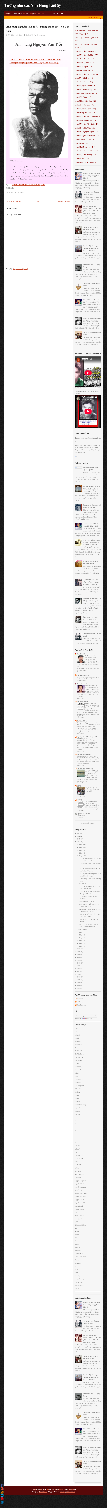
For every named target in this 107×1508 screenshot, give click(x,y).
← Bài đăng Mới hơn (14, 201)
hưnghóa (77, 1111)
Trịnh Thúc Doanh (80, 1257)
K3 (43, 13)
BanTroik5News (82, 721)
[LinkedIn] (2, 1502)
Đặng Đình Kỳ (79, 1079)
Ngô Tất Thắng (79, 1174)
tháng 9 (81, 850)
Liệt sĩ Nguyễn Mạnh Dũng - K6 (87, 109)
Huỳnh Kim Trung (80, 1105)
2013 (78, 971)
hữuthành (77, 1114)
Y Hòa (77, 1288)
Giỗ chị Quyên (82, 929)
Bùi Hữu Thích (79, 1051)
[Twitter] (2, 1495)
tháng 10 (81, 847)
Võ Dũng (77, 1276)
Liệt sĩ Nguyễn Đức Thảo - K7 (86, 151)
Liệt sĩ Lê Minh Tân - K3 (84, 70)
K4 (46, 13)
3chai (76, 1028)
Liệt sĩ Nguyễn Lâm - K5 (84, 105)
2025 (78, 833)
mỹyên (77, 1168)
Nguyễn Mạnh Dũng (81, 1193)
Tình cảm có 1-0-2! (84, 883)
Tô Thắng (80, 1002)
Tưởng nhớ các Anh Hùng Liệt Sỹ (32, 5)
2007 (78, 988)
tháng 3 (81, 940)
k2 (75, 1120)
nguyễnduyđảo (79, 1206)
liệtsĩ (76, 1162)
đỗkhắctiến (78, 1089)
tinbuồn (77, 1244)
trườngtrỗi (78, 1263)
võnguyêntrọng (79, 1279)
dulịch (76, 1073)
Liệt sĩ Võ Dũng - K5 (83, 97)
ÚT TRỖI (80, 786)
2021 (78, 949)
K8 (62, 13)
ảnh (76, 1032)
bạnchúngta (78, 1044)
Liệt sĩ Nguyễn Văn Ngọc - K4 (86, 82)
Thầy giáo (33, 13)
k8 (75, 1139)
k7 (75, 1136)
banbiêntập (78, 1041)
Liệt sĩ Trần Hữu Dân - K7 (85, 139)
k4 (75, 1127)
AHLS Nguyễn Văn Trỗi (20, 13)
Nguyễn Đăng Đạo (80, 1181)
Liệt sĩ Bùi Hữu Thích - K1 (85, 59)
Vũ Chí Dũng (79, 1282)
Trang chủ (8, 13)
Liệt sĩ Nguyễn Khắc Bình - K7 (87, 135)
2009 (78, 982)
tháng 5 (81, 935)
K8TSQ (79, 800)
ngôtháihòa (78, 1177)
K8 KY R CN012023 (91, 685)
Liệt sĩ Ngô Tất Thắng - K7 (85, 155)
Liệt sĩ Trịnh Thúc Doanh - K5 (86, 93)
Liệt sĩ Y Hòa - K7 (82, 158)
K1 (39, 13)
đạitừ (76, 1076)
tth (75, 1266)
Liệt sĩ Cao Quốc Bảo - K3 (85, 63)
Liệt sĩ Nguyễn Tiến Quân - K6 (87, 124)
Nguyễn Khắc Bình (80, 1187)
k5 (75, 1130)
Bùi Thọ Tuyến (79, 1054)
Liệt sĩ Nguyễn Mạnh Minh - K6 (87, 116)
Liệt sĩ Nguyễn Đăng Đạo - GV (87, 51)
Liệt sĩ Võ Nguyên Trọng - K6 (86, 132)
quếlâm (77, 1222)
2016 (78, 963)
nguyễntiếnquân (79, 1209)
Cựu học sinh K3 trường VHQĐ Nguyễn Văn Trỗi (87, 737)
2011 (78, 977)
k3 (75, 1124)
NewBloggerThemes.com (67, 1492)
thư (76, 1241)
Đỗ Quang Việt (79, 1085)
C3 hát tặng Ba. (81, 815)
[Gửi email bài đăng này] (7, 188)
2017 (78, 960)
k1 (75, 1117)
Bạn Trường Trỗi (82, 701)
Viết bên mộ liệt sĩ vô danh (91, 486)
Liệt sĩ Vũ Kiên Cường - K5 (85, 89)
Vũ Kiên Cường (79, 1285)
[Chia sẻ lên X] (11, 188)
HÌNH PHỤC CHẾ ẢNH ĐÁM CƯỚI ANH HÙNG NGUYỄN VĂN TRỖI (91, 582)
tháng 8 (81, 853)
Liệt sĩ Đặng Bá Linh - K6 (85, 113)
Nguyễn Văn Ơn (79, 1200)
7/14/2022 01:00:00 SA (15, 35)
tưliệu (76, 1269)
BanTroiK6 (29, 35)
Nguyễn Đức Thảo (80, 1184)
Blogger (92, 823)
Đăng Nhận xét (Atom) (20, 269)
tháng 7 (81, 856)
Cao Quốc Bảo (79, 1057)
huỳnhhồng (78, 1108)
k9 (75, 1143)
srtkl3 (76, 1228)
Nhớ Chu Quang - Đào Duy (92, 318)
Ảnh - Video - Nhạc (83, 684)
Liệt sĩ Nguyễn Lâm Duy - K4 (86, 74)
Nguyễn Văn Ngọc (80, 1196)
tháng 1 (81, 946)
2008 (78, 985)
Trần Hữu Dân (79, 1253)
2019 (78, 954)
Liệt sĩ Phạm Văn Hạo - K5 (85, 101)
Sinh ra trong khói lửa (84, 754)
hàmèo (77, 1098)
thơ (76, 1238)
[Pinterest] (2, 1498)
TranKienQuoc (81, 1005)
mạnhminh (78, 1165)
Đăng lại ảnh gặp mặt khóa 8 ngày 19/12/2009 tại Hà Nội (92, 789)
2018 (78, 957)
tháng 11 (81, 844)
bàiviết (77, 1038)
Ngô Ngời (78, 1171)
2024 (78, 836)
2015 (78, 966)
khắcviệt (77, 1146)
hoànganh (77, 1101)
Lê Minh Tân (79, 1158)
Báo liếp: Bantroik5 (83, 675)
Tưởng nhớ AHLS (80, 391)
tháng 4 (81, 938)
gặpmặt (77, 1095)
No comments (41, 35)
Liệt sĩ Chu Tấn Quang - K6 (85, 120)
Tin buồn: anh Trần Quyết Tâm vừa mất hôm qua (92, 705)
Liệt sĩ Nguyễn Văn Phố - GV (86, 55)
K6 (54, 13)
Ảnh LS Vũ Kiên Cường (90, 617)
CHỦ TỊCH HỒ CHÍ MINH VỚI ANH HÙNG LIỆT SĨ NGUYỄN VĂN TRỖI (92, 542)
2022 (78, 842)
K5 (50, 13)
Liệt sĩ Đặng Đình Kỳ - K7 (85, 143)
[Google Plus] (2, 1488)
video (76, 1272)
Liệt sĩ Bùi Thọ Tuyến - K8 (85, 162)
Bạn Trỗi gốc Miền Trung (85, 768)
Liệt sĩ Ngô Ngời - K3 (83, 66)
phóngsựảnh (78, 1219)
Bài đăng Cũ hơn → (64, 201)
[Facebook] (2, 1485)
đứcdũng (77, 1092)
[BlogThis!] (9, 188)
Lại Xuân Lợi (79, 1155)
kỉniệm (77, 1152)
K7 (58, 13)
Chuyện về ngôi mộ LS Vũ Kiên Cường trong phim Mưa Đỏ (91, 176)
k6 (75, 1133)
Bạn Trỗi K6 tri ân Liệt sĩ (86, 901)
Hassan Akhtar (43, 1492)
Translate (89, 1018)
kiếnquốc (77, 1149)
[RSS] (2, 1492)
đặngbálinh (78, 1082)
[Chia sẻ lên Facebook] (13, 188)
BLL (76, 1048)
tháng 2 (81, 943)
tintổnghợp (78, 1250)
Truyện (77, 1260)
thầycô (77, 1234)
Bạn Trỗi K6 (81, 654)
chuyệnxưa (78, 1070)
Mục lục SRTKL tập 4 (83, 756)
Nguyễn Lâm (79, 1190)
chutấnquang (78, 1067)
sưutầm (22, 192)
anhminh (77, 1035)
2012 (78, 974)
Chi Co (77, 1063)
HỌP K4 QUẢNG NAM (91, 770)
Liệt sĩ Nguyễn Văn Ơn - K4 (86, 86)
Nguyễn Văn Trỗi (14, 192)
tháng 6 (81, 932)
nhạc (76, 1212)
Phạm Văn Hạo (79, 1215)
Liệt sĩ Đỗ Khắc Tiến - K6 (85, 128)
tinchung (77, 1247)
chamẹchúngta (79, 1060)
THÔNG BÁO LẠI (82, 740)
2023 (78, 839)
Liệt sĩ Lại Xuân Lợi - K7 (84, 147)
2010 (78, 980)
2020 (78, 952)
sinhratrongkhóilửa (80, 1225)
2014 (78, 968)
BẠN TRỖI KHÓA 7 (83, 814)
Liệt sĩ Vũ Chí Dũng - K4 (84, 78)
